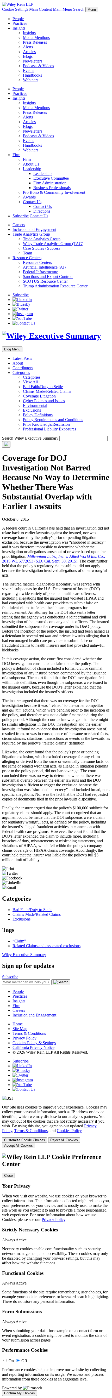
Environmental (35, 405)
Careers (19, 225)
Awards (29, 197)
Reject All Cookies (64, 1140)
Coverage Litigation (39, 396)
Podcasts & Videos (38, 66)
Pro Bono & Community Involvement (54, 192)
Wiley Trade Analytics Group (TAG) (53, 243)
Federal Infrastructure (40, 272)
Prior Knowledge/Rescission (46, 424)
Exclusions (32, 410)
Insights (19, 28)
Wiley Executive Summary (24, 954)
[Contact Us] (24, 323)
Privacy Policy (24, 1038)
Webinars (30, 80)
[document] (56, 1274)
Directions (41, 211)
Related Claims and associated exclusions (46, 946)
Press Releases (35, 42)
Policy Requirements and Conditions (53, 419)
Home (18, 1024)
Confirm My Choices (19, 1393)
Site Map (20, 1028)
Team (27, 253)
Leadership (32, 169)
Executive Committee (51, 178)
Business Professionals (52, 187)
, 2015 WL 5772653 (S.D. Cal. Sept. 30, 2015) (53, 558)
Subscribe (21, 216)
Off (24, 1361)
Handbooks (32, 75)
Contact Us (32, 202)
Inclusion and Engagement (34, 229)
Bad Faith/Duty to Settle (43, 386)
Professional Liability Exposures (49, 429)
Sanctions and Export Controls (48, 276)
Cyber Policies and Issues (44, 401)
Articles (29, 51)
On (11, 1361)
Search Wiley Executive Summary (30, 438)
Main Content (40, 9)
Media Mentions (36, 37)
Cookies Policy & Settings (34, 1043)
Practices (20, 23)
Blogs (28, 56)
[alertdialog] (56, 1274)
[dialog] (56, 1126)
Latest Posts (22, 358)
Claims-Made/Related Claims (47, 391)
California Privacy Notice (33, 1047)
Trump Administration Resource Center (55, 286)
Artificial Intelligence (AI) (44, 267)
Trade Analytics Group (31, 234)
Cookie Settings (15, 9)
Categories (21, 372)
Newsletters (32, 61)
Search (78, 9)
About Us (31, 164)
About (18, 363)
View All (30, 382)
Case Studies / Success (41, 248)
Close (8, 1176)
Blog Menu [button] (12, 349)
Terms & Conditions (29, 1033)
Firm (16, 154)
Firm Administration (49, 183)
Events (28, 70)
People (18, 18)
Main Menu (62, 9)
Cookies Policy (69, 1130)
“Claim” (19, 941)
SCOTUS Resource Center (45, 281)
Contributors (23, 368)
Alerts (28, 47)
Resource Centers (27, 257)
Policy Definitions (38, 415)
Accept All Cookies (18, 1145)
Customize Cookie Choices (24, 1140)
